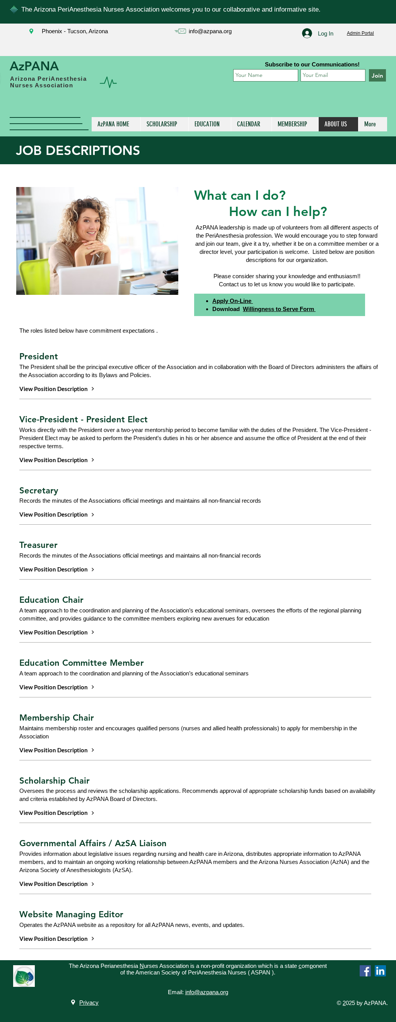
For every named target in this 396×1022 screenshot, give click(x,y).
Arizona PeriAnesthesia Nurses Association (48, 81)
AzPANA (34, 65)
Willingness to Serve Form (279, 309)
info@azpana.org (210, 31)
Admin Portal (360, 33)
